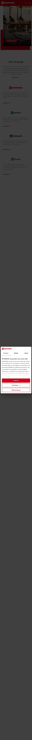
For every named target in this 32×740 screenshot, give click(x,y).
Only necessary (16, 390)
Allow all (16, 380)
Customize (15, 385)
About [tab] (26, 353)
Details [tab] (16, 353)
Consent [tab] (5, 353)
